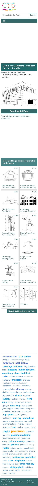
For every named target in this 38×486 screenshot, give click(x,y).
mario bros (28, 418)
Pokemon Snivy (17, 441)
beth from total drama (15, 363)
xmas (17, 470)
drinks (18, 395)
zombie (12, 473)
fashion (15, 399)
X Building (24, 304)
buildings (8, 116)
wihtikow (29, 467)
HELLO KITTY (15, 405)
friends (22, 399)
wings (5, 470)
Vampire (5, 467)
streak (5, 461)
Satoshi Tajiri (29, 448)
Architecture (12, 72)
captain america (16, 376)
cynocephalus (9, 389)
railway (31, 445)
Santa (19, 448)
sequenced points (21, 451)
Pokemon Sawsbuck (11, 438)
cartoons (6, 380)
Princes (15, 444)
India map (16, 411)
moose (29, 424)
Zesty (5, 473)
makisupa (7, 418)
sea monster (10, 356)
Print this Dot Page (19, 111)
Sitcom (32, 451)
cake (5, 376)
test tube (29, 461)
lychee (24, 415)
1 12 (21, 356)
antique (6, 360)
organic (26, 427)
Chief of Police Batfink (19, 383)
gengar (6, 406)
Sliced (5, 454)
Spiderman (18, 457)
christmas (7, 386)
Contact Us (30, 481)
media (5, 421)
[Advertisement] (19, 42)
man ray (17, 418)
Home (3, 72)
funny (10, 402)
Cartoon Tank (28, 376)
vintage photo (17, 467)
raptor (6, 448)
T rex (10, 460)
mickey (21, 424)
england (26, 395)
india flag (6, 411)
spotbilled (30, 457)
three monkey (27, 464)
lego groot (8, 414)
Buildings (21, 72)
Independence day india (24, 409)
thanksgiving (8, 464)
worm (11, 470)
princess (24, 445)
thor (16, 464)
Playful (6, 431)
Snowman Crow (15, 454)
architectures (25, 116)
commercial (5, 118)
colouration (16, 386)
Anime (27, 356)
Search (32, 15)
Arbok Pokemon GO (17, 360)
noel (14, 427)
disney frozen (16, 392)
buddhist (25, 373)
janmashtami (26, 411)
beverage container (13, 366)
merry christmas (10, 424)
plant (33, 427)
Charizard (16, 380)
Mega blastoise (16, 421)
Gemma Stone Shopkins (23, 402)
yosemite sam (26, 470)
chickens (6, 383)
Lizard (17, 415)
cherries (26, 380)
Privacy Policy (31, 483)
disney (20, 389)
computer (26, 386)
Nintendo (6, 427)
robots (13, 448)
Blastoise (12, 369)
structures (16, 116)
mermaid (28, 421)
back (27, 360)
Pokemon (18, 431)
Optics (20, 427)
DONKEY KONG (28, 392)
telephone (19, 460)
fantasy (6, 399)
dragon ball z (8, 395)
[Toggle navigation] (4, 21)
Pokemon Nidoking (20, 435)
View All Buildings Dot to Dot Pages (21, 311)
